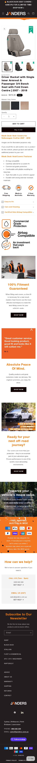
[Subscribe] (30, 632)
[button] (3, 13)
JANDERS (21, 755)
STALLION (8, 649)
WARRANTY (8, 681)
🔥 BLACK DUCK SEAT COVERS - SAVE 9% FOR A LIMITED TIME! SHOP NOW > (18, 5)
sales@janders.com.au (19, 732)
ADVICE (7, 672)
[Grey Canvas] (6, 105)
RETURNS (7, 691)
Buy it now (18, 130)
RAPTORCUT (9, 663)
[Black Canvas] (15, 105)
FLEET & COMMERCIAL (12, 654)
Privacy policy (11, 760)
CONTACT (7, 695)
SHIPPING (7, 686)
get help (17, 585)
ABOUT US (8, 677)
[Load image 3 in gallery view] (30, 67)
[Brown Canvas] (24, 105)
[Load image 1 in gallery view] (7, 67)
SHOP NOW (18, 315)
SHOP (6, 640)
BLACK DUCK (9, 645)
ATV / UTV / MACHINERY (13, 659)
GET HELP (17, 600)
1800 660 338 (16, 729)
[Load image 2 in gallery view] (18, 67)
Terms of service (24, 760)
